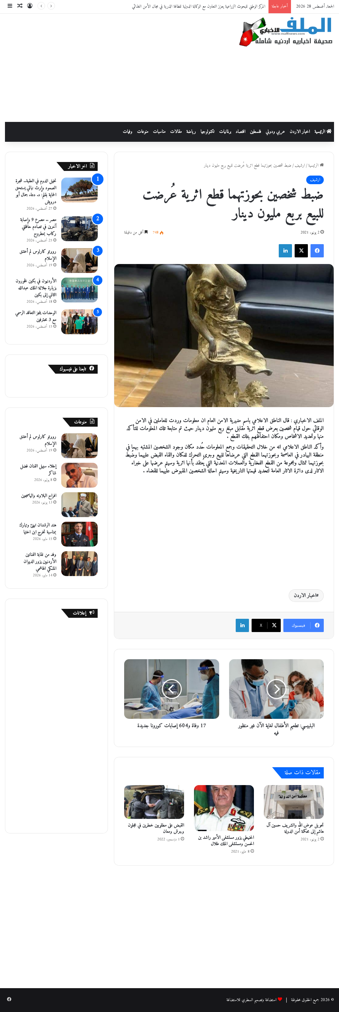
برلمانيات (225, 132)
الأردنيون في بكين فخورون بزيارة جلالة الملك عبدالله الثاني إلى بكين (36, 288)
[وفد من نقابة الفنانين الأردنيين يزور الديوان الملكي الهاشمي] (79, 563)
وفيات (127, 132)
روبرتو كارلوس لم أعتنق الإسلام (38, 255)
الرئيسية (320, 132)
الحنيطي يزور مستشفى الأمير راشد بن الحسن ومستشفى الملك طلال (226, 840)
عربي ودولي (275, 132)
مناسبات (159, 132)
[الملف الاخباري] (282, 33)
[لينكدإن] (285, 250)
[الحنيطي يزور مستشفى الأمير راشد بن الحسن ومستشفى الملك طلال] (224, 808)
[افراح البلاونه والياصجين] (79, 504)
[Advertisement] (110, 66)
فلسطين (255, 132)
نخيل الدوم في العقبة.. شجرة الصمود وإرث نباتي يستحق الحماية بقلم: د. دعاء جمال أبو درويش (35, 191)
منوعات (142, 132)
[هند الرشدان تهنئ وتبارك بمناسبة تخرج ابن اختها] (79, 534)
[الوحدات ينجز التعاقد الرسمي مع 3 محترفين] (79, 321)
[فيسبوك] (317, 250)
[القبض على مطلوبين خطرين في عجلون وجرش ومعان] (154, 802)
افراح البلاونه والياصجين (38, 496)
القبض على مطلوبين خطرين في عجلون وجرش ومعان (156, 828)
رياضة (191, 132)
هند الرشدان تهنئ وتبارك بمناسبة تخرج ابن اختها (37, 528)
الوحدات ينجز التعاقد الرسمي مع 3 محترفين (35, 316)
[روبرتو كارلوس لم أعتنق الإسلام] (79, 260)
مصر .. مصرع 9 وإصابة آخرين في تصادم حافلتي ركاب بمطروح (38, 227)
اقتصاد (240, 132)
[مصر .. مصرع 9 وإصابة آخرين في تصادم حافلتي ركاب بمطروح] (79, 228)
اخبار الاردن (300, 132)
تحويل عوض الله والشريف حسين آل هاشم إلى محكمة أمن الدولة (295, 828)
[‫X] (301, 250)
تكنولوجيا (208, 132)
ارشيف (300, 165)
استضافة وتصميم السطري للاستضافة (251, 1000)
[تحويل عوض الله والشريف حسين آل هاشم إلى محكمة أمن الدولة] (294, 802)
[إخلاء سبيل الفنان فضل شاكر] (79, 475)
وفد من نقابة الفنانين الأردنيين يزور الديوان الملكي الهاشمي (40, 562)
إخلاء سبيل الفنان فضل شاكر (38, 469)
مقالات (176, 132)
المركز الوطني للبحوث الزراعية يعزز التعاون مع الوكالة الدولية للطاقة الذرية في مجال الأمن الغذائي (198, 6)
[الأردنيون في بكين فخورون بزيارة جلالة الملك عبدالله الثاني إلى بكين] (79, 290)
